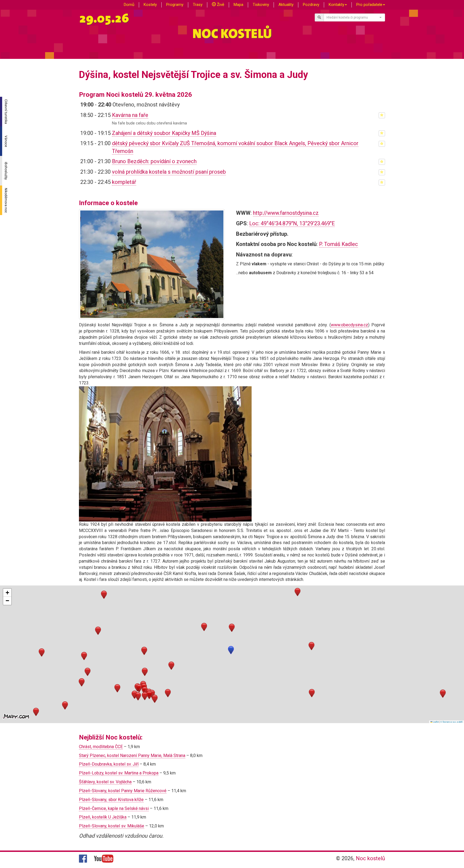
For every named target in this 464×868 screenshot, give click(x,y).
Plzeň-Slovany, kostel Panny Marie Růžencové (122, 790)
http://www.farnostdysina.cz (286, 213)
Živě (220, 4)
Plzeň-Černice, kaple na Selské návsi (114, 808)
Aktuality (285, 4)
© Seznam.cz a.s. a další (451, 721)
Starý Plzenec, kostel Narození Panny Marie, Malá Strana (132, 755)
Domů (129, 4)
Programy (174, 4)
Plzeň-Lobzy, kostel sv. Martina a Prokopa (118, 773)
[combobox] (354, 17)
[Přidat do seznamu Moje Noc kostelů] (382, 115)
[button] (231, 650)
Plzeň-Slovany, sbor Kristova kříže (111, 799)
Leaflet (435, 721)
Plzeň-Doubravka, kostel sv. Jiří (109, 764)
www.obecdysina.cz (349, 324)
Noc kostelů (370, 858)
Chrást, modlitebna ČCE (101, 746)
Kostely (150, 4)
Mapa (238, 4)
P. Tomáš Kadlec (338, 244)
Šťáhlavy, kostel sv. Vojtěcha (105, 781)
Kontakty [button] (336, 4)
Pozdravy (311, 4)
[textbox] (353, 17)
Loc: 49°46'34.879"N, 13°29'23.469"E (292, 223)
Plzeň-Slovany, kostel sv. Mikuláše (111, 825)
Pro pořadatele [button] (369, 4)
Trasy (197, 4)
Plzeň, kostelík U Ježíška (102, 817)
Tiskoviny (261, 4)
